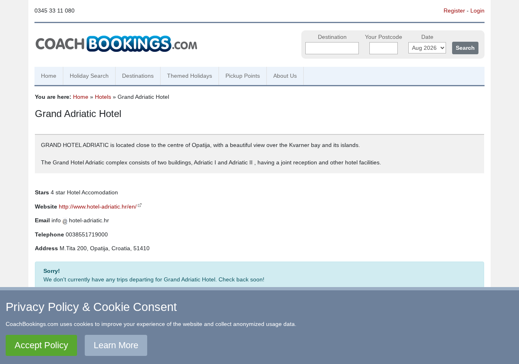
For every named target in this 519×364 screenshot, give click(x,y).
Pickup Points (242, 75)
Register (454, 10)
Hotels (103, 97)
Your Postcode (383, 37)
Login (477, 10)
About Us (285, 75)
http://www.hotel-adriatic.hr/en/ (98, 206)
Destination (332, 37)
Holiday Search (89, 75)
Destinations (138, 75)
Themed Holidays (189, 75)
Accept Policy (41, 345)
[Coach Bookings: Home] (116, 42)
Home (48, 75)
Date (427, 37)
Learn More (116, 345)
